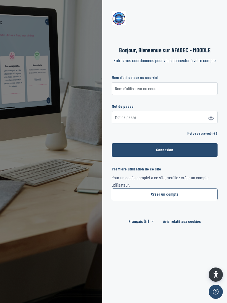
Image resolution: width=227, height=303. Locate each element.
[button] (216, 274)
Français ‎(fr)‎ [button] (139, 221)
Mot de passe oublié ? (202, 133)
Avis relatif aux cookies (182, 221)
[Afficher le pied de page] (216, 292)
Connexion (164, 149)
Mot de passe (123, 106)
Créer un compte (165, 193)
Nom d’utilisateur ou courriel (135, 77)
